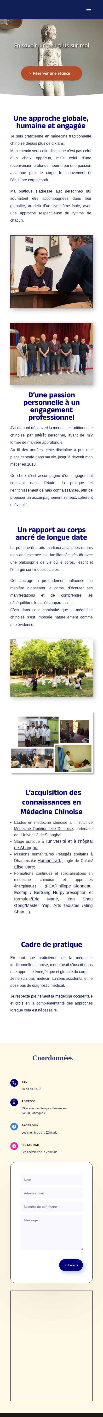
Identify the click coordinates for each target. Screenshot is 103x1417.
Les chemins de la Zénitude (39, 1132)
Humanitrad (49, 860)
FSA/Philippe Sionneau (69, 886)
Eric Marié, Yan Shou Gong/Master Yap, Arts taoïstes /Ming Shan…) (53, 905)
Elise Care (24, 867)
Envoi (73, 1265)
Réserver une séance (51, 73)
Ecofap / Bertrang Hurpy (39, 892)
